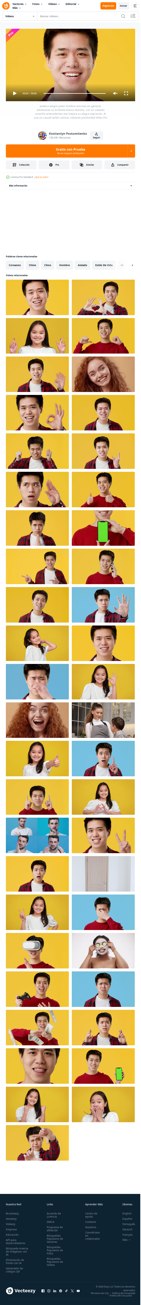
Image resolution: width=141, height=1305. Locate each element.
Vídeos (52, 4)
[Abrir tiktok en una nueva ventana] (66, 1290)
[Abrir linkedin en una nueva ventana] (54, 1290)
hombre (64, 263)
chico (47, 263)
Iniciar (123, 5)
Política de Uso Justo (118, 1296)
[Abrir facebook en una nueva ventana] (42, 1290)
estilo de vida (104, 263)
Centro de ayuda (89, 1213)
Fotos (35, 4)
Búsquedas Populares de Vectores (54, 1237)
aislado (82, 263)
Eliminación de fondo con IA (15, 1260)
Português (126, 1222)
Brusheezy (12, 1211)
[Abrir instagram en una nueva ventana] (48, 1290)
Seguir (96, 137)
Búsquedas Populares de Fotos (54, 1248)
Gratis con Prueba (70, 151)
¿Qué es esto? (41, 177)
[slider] (75, 93)
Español (124, 1217)
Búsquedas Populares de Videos (54, 1260)
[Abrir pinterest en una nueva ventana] (60, 1290)
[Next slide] (126, 263)
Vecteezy (11, 1217)
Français (125, 1233)
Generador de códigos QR (14, 1268)
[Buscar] (123, 16)
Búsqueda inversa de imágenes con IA (17, 1250)
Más (15, 8)
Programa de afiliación (54, 1227)
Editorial (71, 4)
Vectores (18, 4)
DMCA (49, 1220)
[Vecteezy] (6, 6)
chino (32, 263)
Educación (12, 1233)
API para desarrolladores (15, 1240)
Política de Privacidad (120, 1293)
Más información (18, 184)
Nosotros (88, 1225)
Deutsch (125, 1227)
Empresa (11, 1227)
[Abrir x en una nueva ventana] (72, 1290)
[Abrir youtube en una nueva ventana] (78, 1290)
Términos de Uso (123, 1291)
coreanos (15, 263)
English (124, 1211)
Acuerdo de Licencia (53, 1213)
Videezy (10, 1222)
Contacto (88, 1220)
